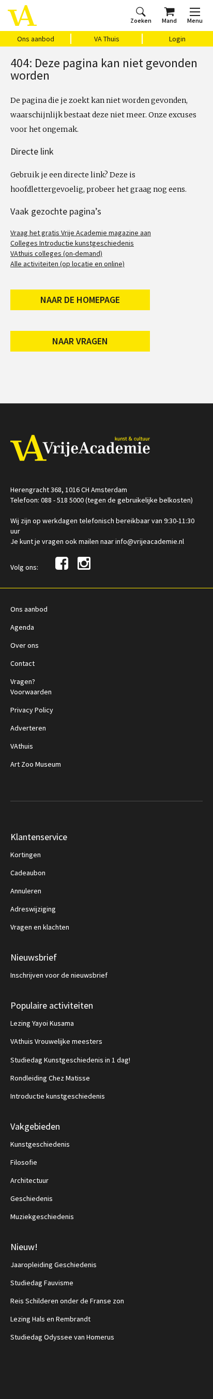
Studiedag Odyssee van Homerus (62, 1337)
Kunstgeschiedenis (40, 1144)
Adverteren (28, 728)
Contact (22, 663)
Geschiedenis (31, 1198)
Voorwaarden (31, 691)
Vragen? (22, 681)
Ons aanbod (35, 38)
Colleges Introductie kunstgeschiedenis (72, 243)
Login (177, 38)
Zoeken (140, 20)
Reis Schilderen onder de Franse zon (67, 1300)
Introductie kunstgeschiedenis (57, 1096)
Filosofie (23, 1162)
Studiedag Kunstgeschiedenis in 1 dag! (70, 1060)
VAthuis (21, 746)
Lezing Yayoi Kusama (42, 1023)
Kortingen (25, 854)
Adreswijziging (33, 909)
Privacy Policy (31, 709)
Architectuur (29, 1180)
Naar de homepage (80, 300)
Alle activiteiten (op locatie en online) (67, 263)
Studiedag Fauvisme (41, 1282)
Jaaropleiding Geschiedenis (53, 1264)
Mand (169, 20)
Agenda (22, 627)
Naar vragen (80, 341)
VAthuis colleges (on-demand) (56, 253)
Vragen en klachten (39, 927)
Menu (195, 20)
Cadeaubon (27, 872)
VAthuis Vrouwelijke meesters (56, 1041)
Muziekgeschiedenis (42, 1216)
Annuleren (25, 890)
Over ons (24, 645)
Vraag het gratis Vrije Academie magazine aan (80, 232)
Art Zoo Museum (35, 764)
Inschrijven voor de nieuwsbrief (59, 975)
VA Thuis (106, 38)
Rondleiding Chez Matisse (50, 1078)
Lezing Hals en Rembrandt (50, 1319)
